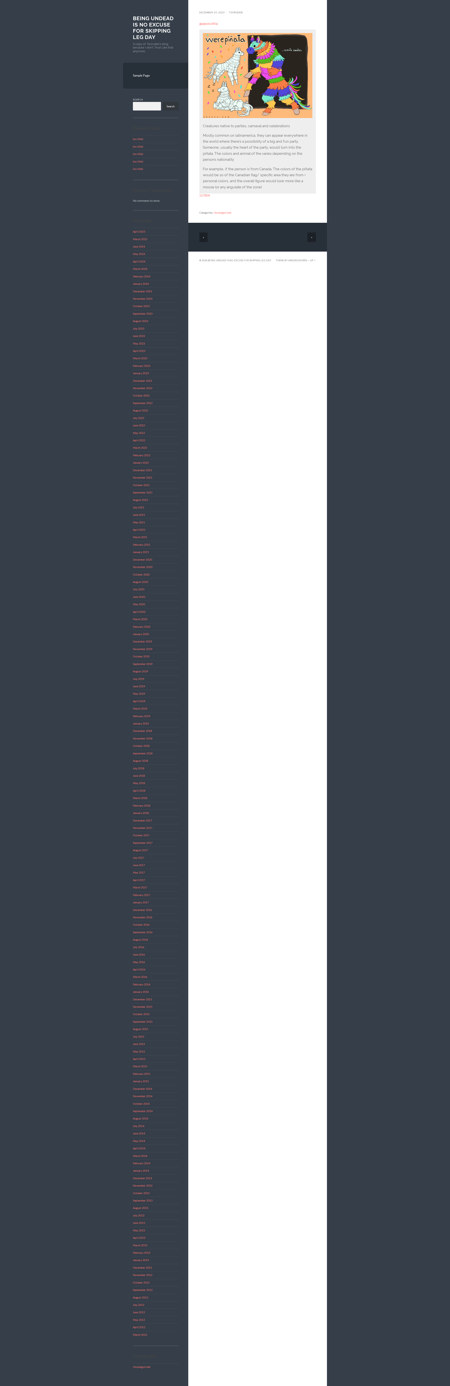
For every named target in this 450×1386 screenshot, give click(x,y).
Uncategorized (141, 1366)
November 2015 (142, 1006)
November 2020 (142, 567)
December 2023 (142, 291)
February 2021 (141, 544)
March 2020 (140, 619)
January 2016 (141, 991)
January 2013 (141, 1260)
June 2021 (139, 514)
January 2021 (141, 552)
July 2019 (138, 678)
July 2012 (138, 1304)
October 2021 (141, 485)
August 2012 (140, 1297)
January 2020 (141, 634)
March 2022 (140, 447)
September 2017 (143, 842)
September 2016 (143, 932)
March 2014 (140, 1155)
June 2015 (139, 1044)
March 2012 (140, 1334)
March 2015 (140, 1066)
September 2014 (143, 1111)
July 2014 (138, 1126)
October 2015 (141, 1014)
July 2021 (138, 507)
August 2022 (140, 410)
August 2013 (140, 1207)
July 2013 (138, 1215)
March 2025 (140, 239)
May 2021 (139, 522)
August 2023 (140, 321)
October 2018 (141, 745)
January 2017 (141, 902)
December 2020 (142, 559)
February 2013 (141, 1252)
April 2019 (139, 701)
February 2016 (141, 984)
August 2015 (140, 1029)
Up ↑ (313, 260)
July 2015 (138, 1036)
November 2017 (142, 827)
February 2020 (141, 626)
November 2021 (142, 477)
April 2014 (139, 1148)
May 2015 (139, 1051)
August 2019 (140, 671)
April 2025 (139, 231)
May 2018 (139, 783)
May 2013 (139, 1230)
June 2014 (139, 1133)
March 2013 (140, 1245)
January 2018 (141, 812)
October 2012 (141, 1282)
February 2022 (141, 455)
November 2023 (142, 298)
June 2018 (139, 775)
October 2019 (141, 656)
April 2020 (139, 611)
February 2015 (141, 1073)
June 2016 (139, 954)
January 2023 (141, 373)
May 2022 (139, 432)
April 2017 (139, 880)
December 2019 (142, 641)
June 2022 (139, 425)
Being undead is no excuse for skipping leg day (153, 27)
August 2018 (140, 760)
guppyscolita (208, 23)
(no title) (138, 139)
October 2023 (141, 306)
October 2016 (141, 924)
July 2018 (138, 768)
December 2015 (142, 999)
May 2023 (139, 343)
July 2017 (138, 857)
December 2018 (142, 730)
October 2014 (141, 1103)
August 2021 (140, 499)
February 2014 (141, 1163)
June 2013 (139, 1222)
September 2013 (143, 1200)
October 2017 (141, 835)
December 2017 (142, 820)
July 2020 (138, 589)
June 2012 (139, 1312)
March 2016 (140, 976)
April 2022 (139, 440)
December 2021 (142, 470)
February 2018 (141, 805)
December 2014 (142, 1088)
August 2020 (140, 581)
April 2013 (139, 1237)
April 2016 (139, 969)
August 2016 (140, 939)
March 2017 (140, 887)
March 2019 (140, 708)
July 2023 (138, 328)
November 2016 (142, 917)
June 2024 (139, 246)
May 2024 (139, 253)
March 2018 (140, 798)
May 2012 (139, 1319)
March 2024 (140, 268)
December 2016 (142, 909)
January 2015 (141, 1081)
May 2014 (139, 1140)
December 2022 (142, 380)
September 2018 (143, 753)
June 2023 (139, 335)
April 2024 (139, 261)
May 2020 (139, 604)
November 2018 (142, 738)
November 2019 (142, 649)
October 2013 (141, 1193)
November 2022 (142, 388)
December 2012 (142, 1267)
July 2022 (138, 418)
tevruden (236, 12)
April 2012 (139, 1327)
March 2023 (140, 358)
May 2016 (139, 962)
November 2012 (142, 1275)
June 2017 (139, 865)
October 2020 (141, 574)
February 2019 (141, 716)
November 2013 (142, 1185)
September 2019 (143, 664)
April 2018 (139, 790)
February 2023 (141, 365)
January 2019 (141, 723)
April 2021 (139, 529)
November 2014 (142, 1096)
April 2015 (139, 1058)
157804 (204, 195)
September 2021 (143, 492)
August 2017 (140, 850)
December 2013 (142, 1178)
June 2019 (139, 686)
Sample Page (141, 75)
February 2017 (141, 895)
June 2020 (139, 596)
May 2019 (139, 693)
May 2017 (139, 872)
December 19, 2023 (212, 12)
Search (138, 99)
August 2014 (140, 1118)
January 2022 (141, 462)
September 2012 (143, 1289)
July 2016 (138, 947)
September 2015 (143, 1021)
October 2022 (141, 395)
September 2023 (143, 313)
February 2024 (141, 276)
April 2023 (139, 350)
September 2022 (143, 403)
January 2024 (141, 283)
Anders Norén (297, 260)
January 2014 (141, 1170)
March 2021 (140, 537)
